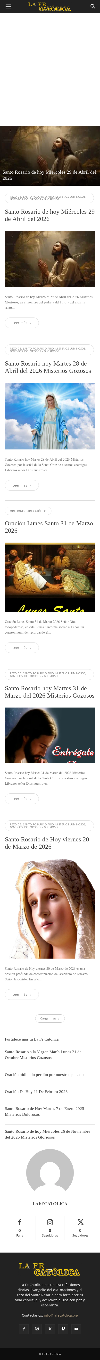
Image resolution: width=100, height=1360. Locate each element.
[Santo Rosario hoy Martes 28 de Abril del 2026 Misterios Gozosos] (50, 416)
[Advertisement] (50, 73)
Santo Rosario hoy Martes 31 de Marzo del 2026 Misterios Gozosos (49, 692)
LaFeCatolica (50, 1203)
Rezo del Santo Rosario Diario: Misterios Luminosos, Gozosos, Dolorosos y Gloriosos (48, 198)
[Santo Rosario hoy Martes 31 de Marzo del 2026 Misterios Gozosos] (50, 735)
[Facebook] (24, 1329)
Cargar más (48, 1018)
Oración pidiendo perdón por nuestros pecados (45, 1074)
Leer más (19, 322)
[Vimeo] (63, 1329)
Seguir (50, 1220)
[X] (50, 1329)
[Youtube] (76, 1329)
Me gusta (19, 1220)
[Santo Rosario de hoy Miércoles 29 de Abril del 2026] (50, 156)
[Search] (93, 6)
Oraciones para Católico (28, 511)
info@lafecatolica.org (61, 1315)
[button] (8, 6)
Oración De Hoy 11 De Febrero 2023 (36, 1091)
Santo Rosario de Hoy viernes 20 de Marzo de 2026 (47, 843)
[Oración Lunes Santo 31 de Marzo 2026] (50, 577)
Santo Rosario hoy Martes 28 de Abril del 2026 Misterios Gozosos (48, 367)
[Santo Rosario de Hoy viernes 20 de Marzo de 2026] (50, 909)
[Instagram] (37, 1329)
